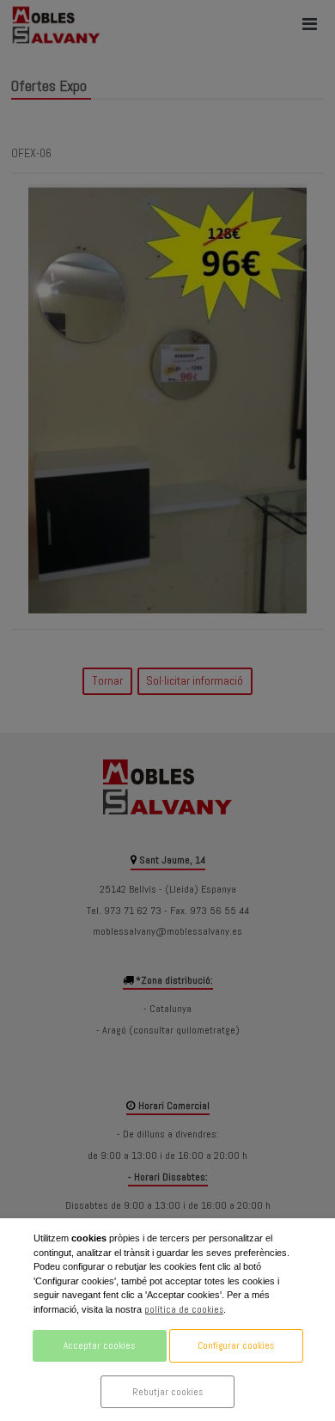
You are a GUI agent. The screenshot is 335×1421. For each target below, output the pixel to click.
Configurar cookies (236, 1345)
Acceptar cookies (99, 1345)
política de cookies (183, 1309)
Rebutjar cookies (167, 1392)
